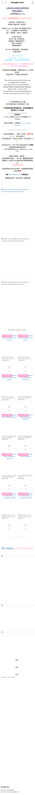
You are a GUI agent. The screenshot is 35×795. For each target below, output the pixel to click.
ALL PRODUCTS (15, 174)
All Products (24, 548)
